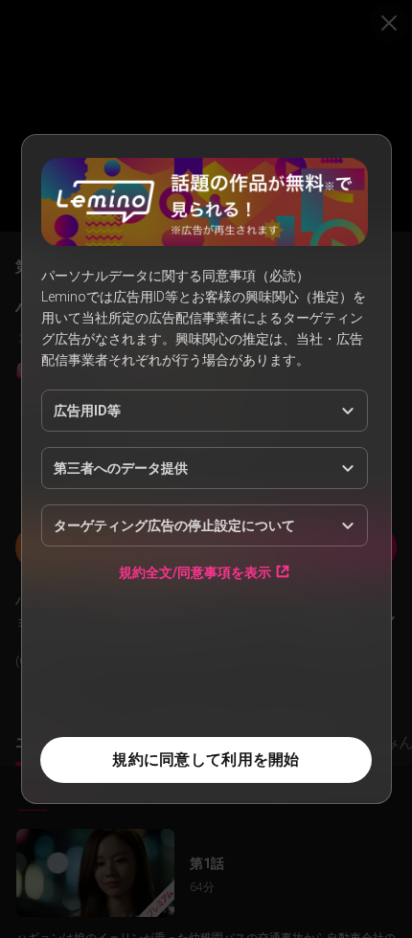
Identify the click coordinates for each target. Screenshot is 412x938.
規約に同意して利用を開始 (205, 759)
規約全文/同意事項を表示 (195, 572)
